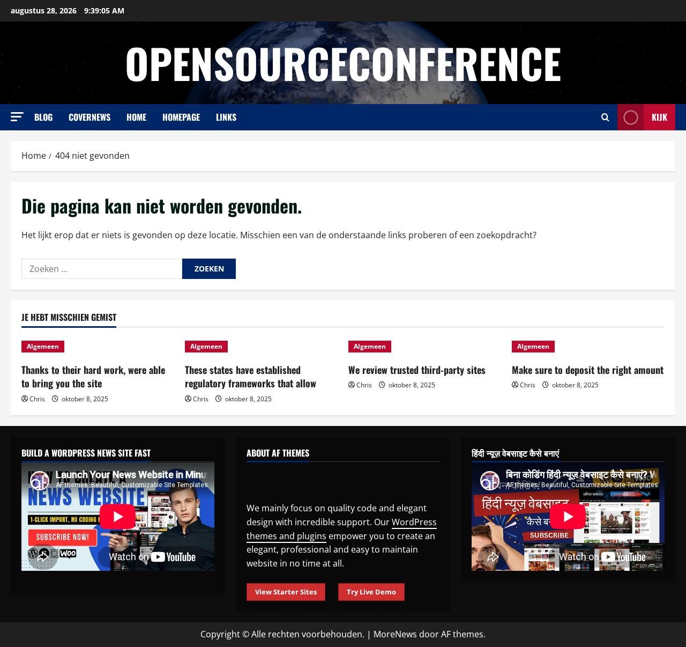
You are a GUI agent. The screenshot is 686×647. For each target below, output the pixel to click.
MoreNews (395, 634)
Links (226, 117)
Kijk (659, 117)
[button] (17, 116)
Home (136, 117)
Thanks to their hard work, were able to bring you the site (93, 376)
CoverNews (89, 117)
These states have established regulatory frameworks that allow (250, 376)
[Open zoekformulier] (605, 117)
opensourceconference (343, 62)
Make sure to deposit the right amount (587, 370)
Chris (37, 398)
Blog (43, 117)
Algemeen (43, 346)
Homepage (181, 117)
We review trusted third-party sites (417, 370)
